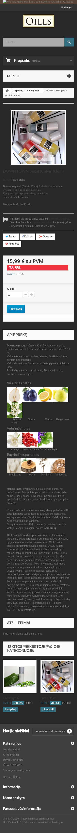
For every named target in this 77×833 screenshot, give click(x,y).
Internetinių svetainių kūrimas (37, 818)
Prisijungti (66, 7)
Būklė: (7, 179)
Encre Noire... (49, 698)
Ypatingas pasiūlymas (16, 770)
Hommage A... (12, 698)
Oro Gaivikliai (11, 749)
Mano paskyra (14, 797)
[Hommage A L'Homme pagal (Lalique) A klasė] (20, 676)
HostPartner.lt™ (12, 822)
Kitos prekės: (11, 754)
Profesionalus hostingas (49, 822)
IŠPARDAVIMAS (12, 765)
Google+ (47, 236)
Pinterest (13, 243)
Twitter (12, 236)
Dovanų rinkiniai (13, 759)
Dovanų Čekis (11, 777)
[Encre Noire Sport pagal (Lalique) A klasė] (57, 676)
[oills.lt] (38, 21)
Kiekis (10, 288)
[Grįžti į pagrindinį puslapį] (7, 90)
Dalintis (28, 236)
